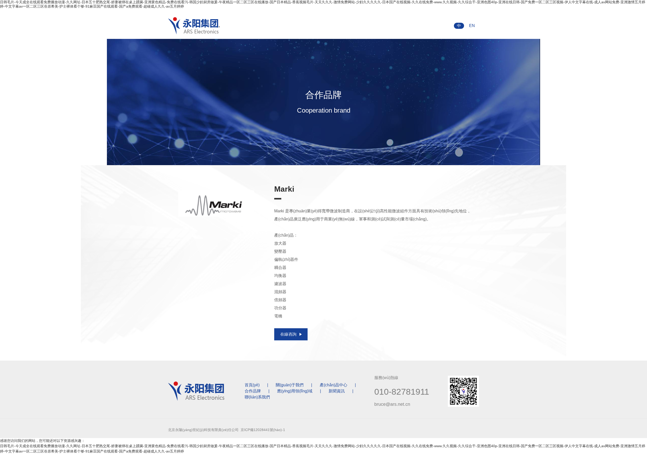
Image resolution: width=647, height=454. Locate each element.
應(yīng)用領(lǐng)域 (294, 391)
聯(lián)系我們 (257, 397)
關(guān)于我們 (290, 385)
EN (472, 25)
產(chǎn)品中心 (333, 385)
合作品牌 (253, 391)
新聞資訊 (337, 391)
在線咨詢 (288, 334)
